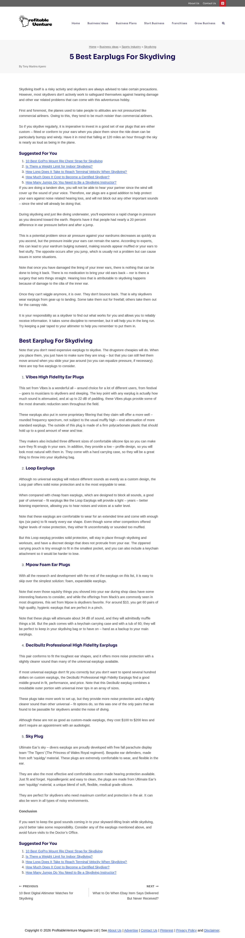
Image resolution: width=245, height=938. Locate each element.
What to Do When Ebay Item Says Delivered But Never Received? (125, 892)
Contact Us (209, 3)
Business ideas (98, 23)
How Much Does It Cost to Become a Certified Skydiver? (68, 177)
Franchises (179, 23)
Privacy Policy (186, 930)
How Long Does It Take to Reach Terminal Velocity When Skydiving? (76, 172)
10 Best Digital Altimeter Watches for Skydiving (46, 892)
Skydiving (150, 46)
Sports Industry (131, 46)
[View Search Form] (223, 23)
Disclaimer (211, 930)
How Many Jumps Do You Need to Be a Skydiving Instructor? (71, 182)
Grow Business (205, 23)
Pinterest (166, 930)
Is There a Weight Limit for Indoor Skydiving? (59, 166)
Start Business (154, 23)
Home (76, 23)
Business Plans (126, 23)
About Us (193, 3)
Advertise (131, 930)
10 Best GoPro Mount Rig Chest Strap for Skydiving (64, 161)
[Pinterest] (222, 3)
